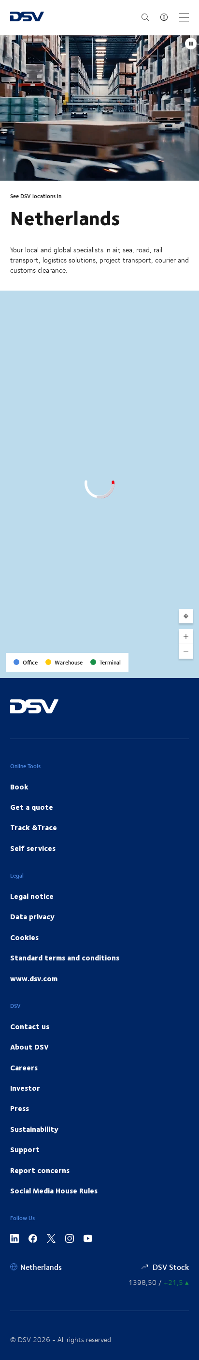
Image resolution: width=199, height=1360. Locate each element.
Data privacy (32, 916)
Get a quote (31, 807)
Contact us (29, 1026)
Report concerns (40, 1170)
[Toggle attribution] (188, 667)
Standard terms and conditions (64, 957)
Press (19, 1108)
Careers (24, 1067)
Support (25, 1149)
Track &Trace (33, 827)
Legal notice (32, 896)
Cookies (24, 937)
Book (19, 786)
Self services (33, 848)
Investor (25, 1088)
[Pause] (191, 43)
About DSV (29, 1046)
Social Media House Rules (54, 1190)
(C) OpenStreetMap (155, 667)
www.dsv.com (33, 978)
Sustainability (34, 1129)
